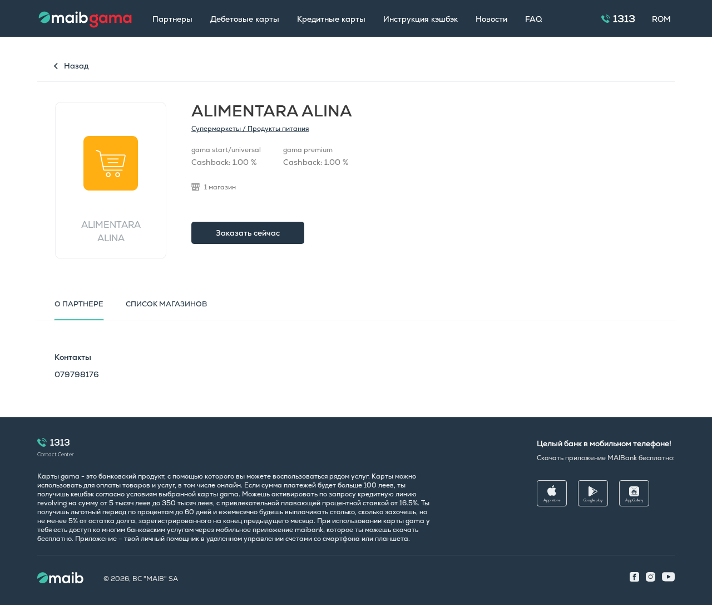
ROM (661, 19)
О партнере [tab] (79, 304)
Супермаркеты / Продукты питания (250, 129)
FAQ (533, 18)
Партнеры (172, 18)
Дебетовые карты (244, 18)
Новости (491, 18)
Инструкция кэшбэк (420, 18)
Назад (76, 65)
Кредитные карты (331, 18)
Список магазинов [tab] (166, 304)
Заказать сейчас (248, 233)
